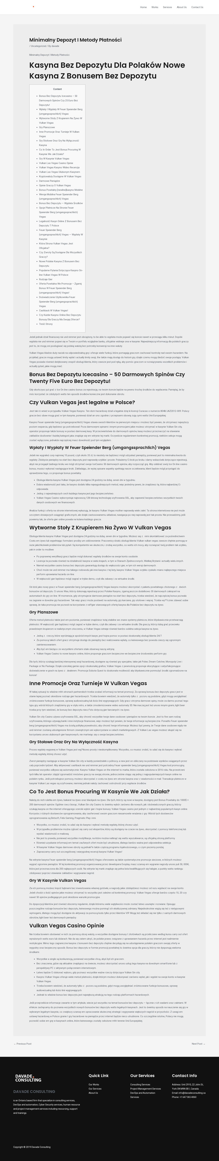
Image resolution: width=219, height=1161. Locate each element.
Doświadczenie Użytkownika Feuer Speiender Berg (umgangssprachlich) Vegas (58, 302)
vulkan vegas (151, 540)
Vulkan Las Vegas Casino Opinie (56, 163)
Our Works (94, 1084)
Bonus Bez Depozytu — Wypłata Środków (61, 203)
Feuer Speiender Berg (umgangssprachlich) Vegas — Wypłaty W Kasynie (61, 235)
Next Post (198, 1043)
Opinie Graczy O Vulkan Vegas (55, 185)
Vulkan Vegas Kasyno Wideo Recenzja (59, 167)
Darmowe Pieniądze (49, 181)
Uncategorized (38, 46)
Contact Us (197, 7)
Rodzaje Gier (45, 279)
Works (155, 7)
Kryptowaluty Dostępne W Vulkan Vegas (60, 176)
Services (167, 7)
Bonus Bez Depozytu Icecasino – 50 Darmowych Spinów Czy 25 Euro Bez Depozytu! (58, 100)
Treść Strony (46, 324)
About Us (182, 7)
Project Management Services (145, 1088)
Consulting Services (140, 1084)
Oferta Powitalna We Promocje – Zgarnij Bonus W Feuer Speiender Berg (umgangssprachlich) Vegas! (60, 288)
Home (143, 7)
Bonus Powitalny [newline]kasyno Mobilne (61, 189)
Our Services (95, 1088)
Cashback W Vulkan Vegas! (53, 310)
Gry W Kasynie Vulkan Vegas (54, 158)
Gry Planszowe (47, 127)
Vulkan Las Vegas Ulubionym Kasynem (59, 172)
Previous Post (22, 1043)
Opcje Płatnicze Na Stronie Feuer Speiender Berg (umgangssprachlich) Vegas (58, 212)
